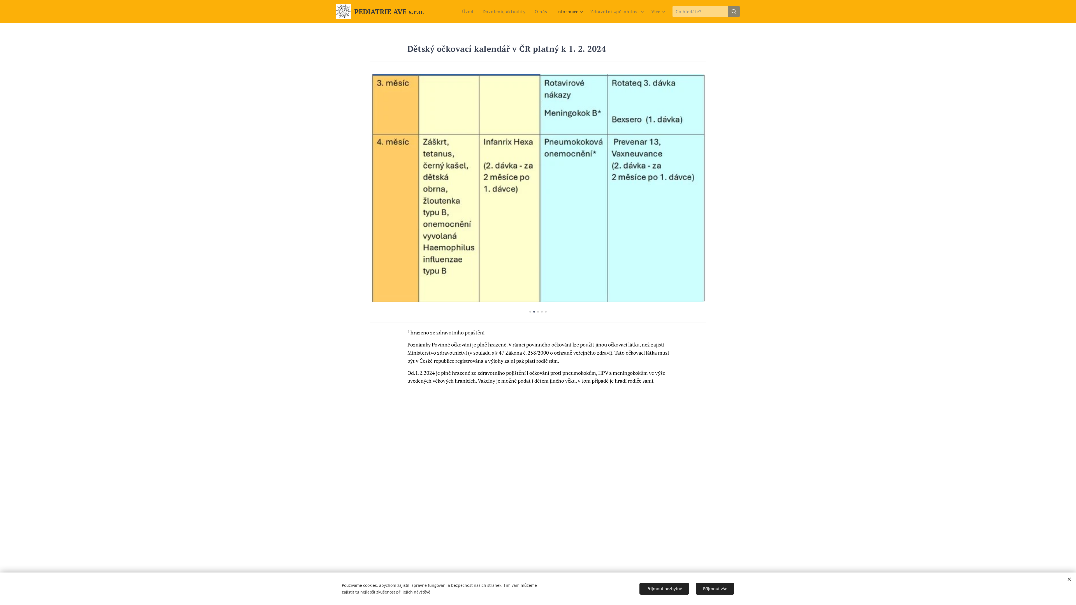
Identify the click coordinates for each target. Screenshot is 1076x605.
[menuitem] (469, 11)
